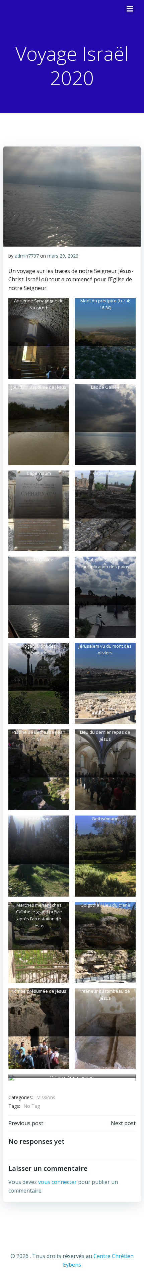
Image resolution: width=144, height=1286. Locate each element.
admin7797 (27, 256)
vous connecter (57, 1182)
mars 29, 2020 (62, 256)
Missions (45, 1097)
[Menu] (130, 9)
